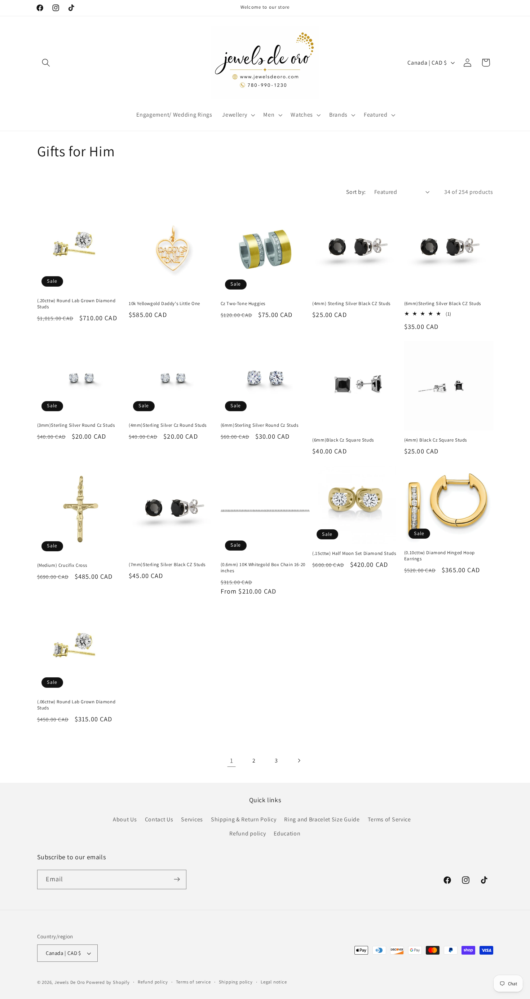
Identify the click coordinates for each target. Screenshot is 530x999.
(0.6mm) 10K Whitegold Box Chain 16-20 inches (263, 568)
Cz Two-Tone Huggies (243, 304)
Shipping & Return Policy (244, 819)
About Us (125, 819)
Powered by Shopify (108, 982)
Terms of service (193, 982)
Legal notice (274, 982)
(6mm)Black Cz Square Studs (343, 440)
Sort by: (356, 192)
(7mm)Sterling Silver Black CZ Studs (167, 565)
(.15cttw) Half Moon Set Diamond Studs (354, 553)
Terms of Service (389, 819)
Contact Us (159, 819)
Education (287, 833)
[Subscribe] (177, 879)
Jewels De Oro (70, 982)
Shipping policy (236, 982)
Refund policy (247, 833)
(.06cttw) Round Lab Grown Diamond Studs (76, 705)
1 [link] (231, 760)
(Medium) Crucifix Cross (62, 565)
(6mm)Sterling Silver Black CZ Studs (442, 304)
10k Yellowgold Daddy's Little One (164, 304)
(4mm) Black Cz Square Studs (435, 440)
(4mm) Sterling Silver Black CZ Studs (351, 304)
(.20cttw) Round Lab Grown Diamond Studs (76, 304)
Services (192, 819)
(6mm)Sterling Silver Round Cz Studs (260, 425)
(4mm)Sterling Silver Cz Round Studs (168, 425)
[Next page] (299, 760)
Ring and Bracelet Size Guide (321, 819)
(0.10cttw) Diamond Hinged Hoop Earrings (439, 556)
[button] (46, 62)
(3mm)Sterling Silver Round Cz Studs (76, 425)
